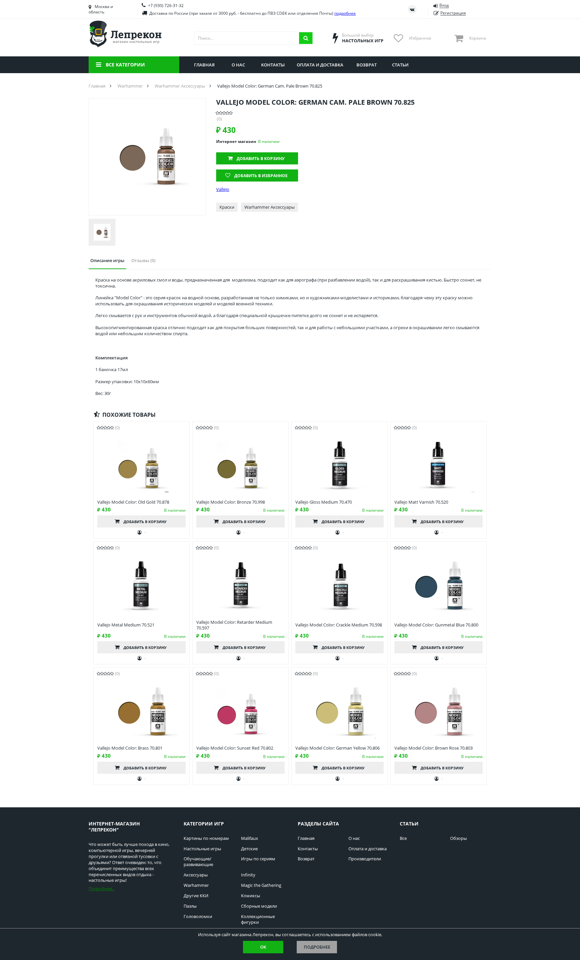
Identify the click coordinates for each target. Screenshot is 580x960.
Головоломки (198, 916)
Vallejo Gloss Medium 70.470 (323, 502)
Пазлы (190, 906)
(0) (219, 119)
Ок (263, 947)
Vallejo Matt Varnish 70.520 (421, 502)
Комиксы (250, 896)
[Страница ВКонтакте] (412, 9)
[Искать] (305, 38)
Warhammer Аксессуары (269, 207)
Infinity (248, 875)
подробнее (345, 13)
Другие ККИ (196, 896)
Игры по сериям (258, 859)
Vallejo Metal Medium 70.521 (125, 625)
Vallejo (222, 189)
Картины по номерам (206, 838)
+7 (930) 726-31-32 (166, 5)
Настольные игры (202, 849)
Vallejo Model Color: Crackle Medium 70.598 (338, 625)
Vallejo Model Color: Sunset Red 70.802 (234, 748)
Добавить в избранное (261, 176)
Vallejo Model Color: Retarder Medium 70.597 (234, 625)
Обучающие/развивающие (198, 861)
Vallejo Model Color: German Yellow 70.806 (337, 748)
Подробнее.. (101, 889)
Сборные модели (259, 906)
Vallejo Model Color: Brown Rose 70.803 (433, 748)
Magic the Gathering (261, 885)
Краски (227, 207)
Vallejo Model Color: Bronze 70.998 (230, 502)
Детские (249, 849)
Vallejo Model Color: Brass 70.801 (129, 748)
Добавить (261, 158)
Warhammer (196, 885)
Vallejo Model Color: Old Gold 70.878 (133, 502)
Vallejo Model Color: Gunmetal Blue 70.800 (436, 625)
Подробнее (317, 947)
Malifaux (249, 838)
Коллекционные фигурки (258, 919)
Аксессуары (196, 875)
